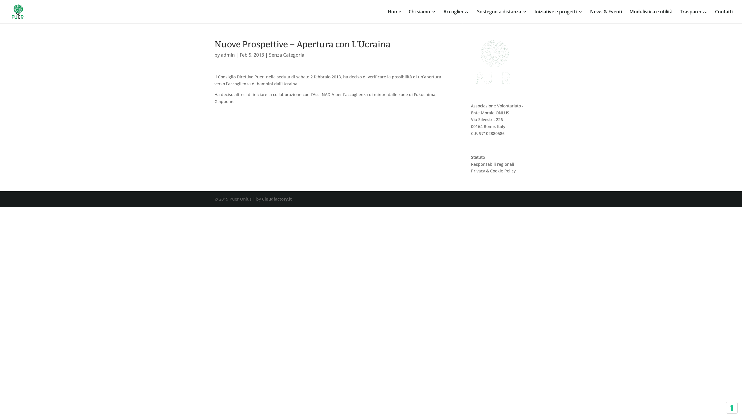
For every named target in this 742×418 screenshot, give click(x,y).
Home (394, 12)
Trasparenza (694, 12)
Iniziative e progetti (555, 12)
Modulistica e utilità (651, 12)
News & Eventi (606, 12)
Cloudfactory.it (277, 199)
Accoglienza (456, 12)
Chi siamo (419, 12)
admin (228, 55)
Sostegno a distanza (499, 12)
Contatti (724, 12)
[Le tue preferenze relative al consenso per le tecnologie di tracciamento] (731, 407)
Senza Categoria (286, 55)
